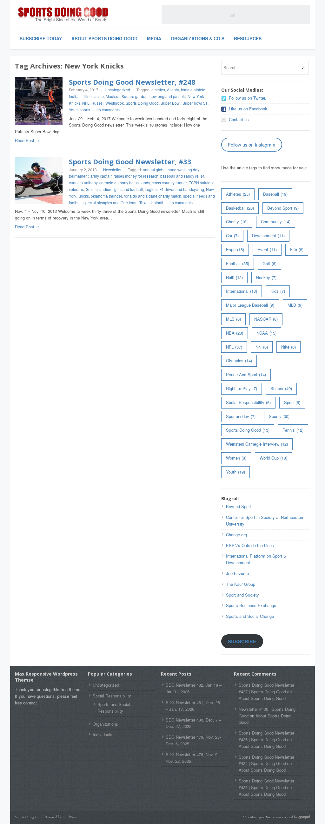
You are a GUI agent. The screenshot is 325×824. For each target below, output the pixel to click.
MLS (233, 319)
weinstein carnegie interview (257, 444)
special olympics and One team (110, 202)
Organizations (105, 724)
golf (269, 263)
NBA (234, 333)
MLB (295, 305)
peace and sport (246, 374)
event (267, 249)
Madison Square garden (127, 96)
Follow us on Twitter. (247, 98)
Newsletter (112, 169)
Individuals (102, 734)
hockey (266, 277)
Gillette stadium (99, 189)
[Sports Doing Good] (62, 15)
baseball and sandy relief (182, 176)
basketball (240, 208)
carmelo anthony (83, 182)
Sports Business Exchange (251, 605)
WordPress (69, 816)
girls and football (128, 189)
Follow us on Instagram (251, 144)
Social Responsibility (248, 402)
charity (237, 222)
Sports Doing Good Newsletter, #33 (130, 161)
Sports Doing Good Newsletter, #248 (132, 82)
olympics (239, 360)
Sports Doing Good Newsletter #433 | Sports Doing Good (266, 784)
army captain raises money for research (124, 176)
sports (279, 416)
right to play (241, 388)
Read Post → (27, 140)
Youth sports (79, 109)
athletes (158, 89)
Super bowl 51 (195, 103)
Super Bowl (171, 103)
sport (292, 402)
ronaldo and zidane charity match (152, 196)
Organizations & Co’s (197, 38)
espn (235, 249)
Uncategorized (117, 89)
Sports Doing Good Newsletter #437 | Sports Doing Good (266, 688)
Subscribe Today (41, 38)
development (268, 235)
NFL (86, 103)
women (236, 458)
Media (154, 38)
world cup (273, 458)
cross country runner (169, 182)
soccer (281, 388)
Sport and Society (242, 595)
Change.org (236, 535)
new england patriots (167, 96)
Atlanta (173, 89)
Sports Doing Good (142, 103)
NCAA (266, 333)
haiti (234, 277)
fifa (296, 249)
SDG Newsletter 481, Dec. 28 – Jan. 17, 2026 (193, 705)
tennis (293, 430)
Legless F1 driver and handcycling (174, 189)
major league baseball (250, 305)
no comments (108, 109)
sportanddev (240, 416)
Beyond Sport (283, 208)
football (75, 96)
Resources (248, 38)
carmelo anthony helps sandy (124, 182)
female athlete (193, 89)
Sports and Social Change (250, 616)
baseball (275, 194)
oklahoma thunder (106, 196)
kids (277, 291)
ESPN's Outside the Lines (250, 545)
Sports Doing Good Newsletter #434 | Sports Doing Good (266, 760)
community (275, 222)
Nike (288, 347)
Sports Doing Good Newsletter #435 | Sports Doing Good (266, 736)
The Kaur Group (240, 584)
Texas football (151, 202)
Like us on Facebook (248, 109)
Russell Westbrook (107, 103)
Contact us (239, 119)
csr (232, 235)
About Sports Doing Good (104, 38)
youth (235, 472)
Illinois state (93, 96)
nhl (261, 347)
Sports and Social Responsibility (113, 707)
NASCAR (266, 319)
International (241, 291)
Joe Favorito (237, 573)
